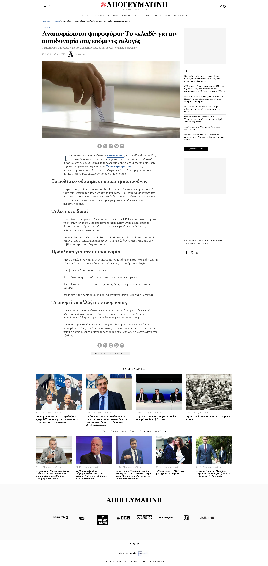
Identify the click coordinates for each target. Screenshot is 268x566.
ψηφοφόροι (121, 354)
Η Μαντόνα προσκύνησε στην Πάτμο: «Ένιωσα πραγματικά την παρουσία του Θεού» (202, 109)
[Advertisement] (205, 45)
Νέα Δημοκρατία (102, 354)
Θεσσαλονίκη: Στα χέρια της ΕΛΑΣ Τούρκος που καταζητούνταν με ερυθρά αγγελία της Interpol (203, 119)
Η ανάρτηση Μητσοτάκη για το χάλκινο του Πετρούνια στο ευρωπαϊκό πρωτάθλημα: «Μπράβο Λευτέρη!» (204, 99)
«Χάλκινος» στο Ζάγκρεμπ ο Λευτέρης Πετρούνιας (202, 128)
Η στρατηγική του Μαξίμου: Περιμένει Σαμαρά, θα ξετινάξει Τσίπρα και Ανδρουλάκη (213, 473)
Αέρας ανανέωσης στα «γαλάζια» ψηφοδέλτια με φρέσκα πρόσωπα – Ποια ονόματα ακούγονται (57, 419)
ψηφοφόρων (115, 155)
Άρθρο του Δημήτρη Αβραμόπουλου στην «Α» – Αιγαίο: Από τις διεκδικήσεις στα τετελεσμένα (91, 475)
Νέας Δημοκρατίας (118, 166)
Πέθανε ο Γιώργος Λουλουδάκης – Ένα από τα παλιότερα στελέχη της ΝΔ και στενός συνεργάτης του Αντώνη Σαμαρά (107, 420)
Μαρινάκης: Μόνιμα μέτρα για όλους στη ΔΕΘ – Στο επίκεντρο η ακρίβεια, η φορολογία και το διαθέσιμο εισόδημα (133, 475)
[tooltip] (217, 6)
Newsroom (80, 54)
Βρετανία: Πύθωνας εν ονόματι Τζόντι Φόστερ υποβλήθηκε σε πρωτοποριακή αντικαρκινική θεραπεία (202, 78)
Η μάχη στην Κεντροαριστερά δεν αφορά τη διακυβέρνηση (156, 418)
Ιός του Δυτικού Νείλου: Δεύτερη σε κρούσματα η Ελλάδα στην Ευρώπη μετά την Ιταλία (204, 137)
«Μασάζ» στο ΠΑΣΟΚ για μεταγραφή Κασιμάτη (170, 472)
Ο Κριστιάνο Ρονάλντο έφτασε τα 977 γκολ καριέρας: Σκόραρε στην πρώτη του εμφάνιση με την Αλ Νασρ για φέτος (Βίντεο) (205, 88)
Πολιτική (57, 21)
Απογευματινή (47, 21)
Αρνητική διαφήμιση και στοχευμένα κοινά (208, 418)
